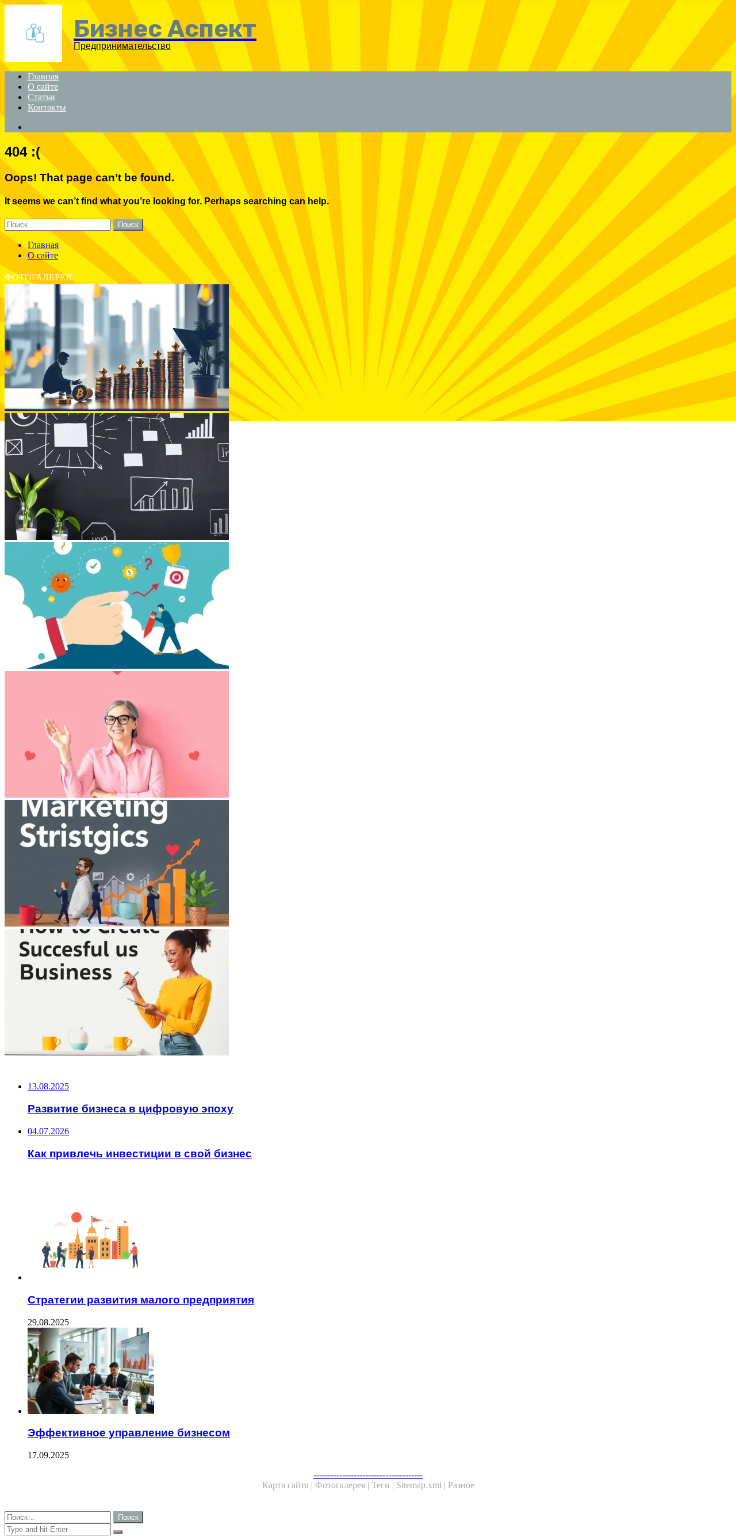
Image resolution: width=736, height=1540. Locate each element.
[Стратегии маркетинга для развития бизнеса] (350, 864)
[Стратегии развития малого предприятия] (361, 1238)
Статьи (41, 97)
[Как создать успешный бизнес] (350, 993)
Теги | (383, 1485)
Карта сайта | (288, 1485)
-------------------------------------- (368, 1475)
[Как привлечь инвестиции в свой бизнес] (350, 348)
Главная (43, 76)
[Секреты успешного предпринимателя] (350, 735)
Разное (461, 1485)
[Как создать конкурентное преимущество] (350, 606)
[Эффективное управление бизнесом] (361, 1372)
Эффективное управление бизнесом (129, 1433)
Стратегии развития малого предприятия (141, 1300)
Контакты (47, 107)
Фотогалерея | (343, 1485)
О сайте (43, 87)
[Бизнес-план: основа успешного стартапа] (350, 477)
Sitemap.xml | (422, 1485)
